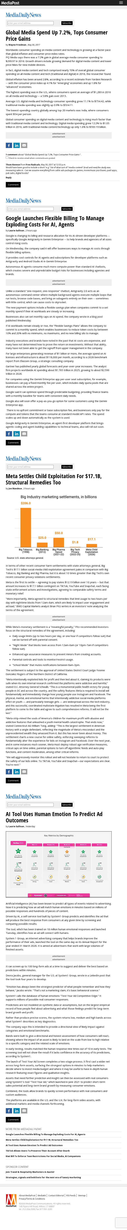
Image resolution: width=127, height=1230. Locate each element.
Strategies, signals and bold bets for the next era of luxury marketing (43, 1177)
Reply (9, 177)
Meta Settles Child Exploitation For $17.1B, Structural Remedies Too (42, 1139)
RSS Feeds (71, 1195)
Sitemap (82, 1195)
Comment (13, 184)
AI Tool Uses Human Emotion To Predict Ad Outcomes (34, 1145)
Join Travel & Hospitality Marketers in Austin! (30, 1172)
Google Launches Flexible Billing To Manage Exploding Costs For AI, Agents (45, 1134)
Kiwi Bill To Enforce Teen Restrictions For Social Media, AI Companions (43, 1156)
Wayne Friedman (17, 44)
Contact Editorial (56, 1195)
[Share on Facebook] (9, 145)
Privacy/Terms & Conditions (32, 1198)
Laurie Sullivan (16, 230)
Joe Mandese (15, 488)
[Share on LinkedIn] (16, 145)
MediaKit (42, 1195)
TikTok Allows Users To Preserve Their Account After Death (38, 1150)
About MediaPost (27, 1195)
